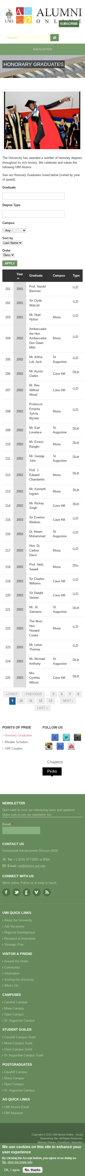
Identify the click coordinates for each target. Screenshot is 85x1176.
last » (42, 708)
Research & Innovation (19, 938)
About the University (18, 920)
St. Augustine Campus (19, 1020)
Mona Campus (14, 1008)
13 (50, 701)
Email (7, 824)
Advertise (77, 1142)
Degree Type (11, 205)
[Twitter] (66, 740)
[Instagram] (49, 749)
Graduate (9, 187)
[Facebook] (55, 740)
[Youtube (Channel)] (71, 749)
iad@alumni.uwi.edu (31, 866)
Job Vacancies (14, 926)
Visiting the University (19, 979)
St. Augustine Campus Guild (23, 1055)
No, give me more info (17, 1162)
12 (40, 701)
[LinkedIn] (60, 749)
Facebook (6, 892)
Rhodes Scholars (16, 742)
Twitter (16, 892)
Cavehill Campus (15, 1002)
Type (76, 275)
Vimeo (37, 892)
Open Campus (14, 1014)
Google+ (26, 892)
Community (12, 967)
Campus (8, 223)
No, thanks (32, 1170)
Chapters (55, 762)
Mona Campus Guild (18, 1043)
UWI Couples (14, 748)
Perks (52, 771)
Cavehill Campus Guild (19, 1037)
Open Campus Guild (18, 1049)
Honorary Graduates (18, 735)
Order (6, 250)
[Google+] (77, 740)
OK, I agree (12, 1170)
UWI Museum (13, 1113)
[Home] (44, 16)
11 (30, 701)
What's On (11, 985)
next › (68, 701)
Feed (47, 892)
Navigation (42, 49)
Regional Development (19, 932)
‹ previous (33, 694)
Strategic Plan (14, 944)
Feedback (64, 1142)
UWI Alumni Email (16, 1107)
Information (12, 973)
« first (11, 694)
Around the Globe (16, 961)
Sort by (7, 238)
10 (21, 701)
